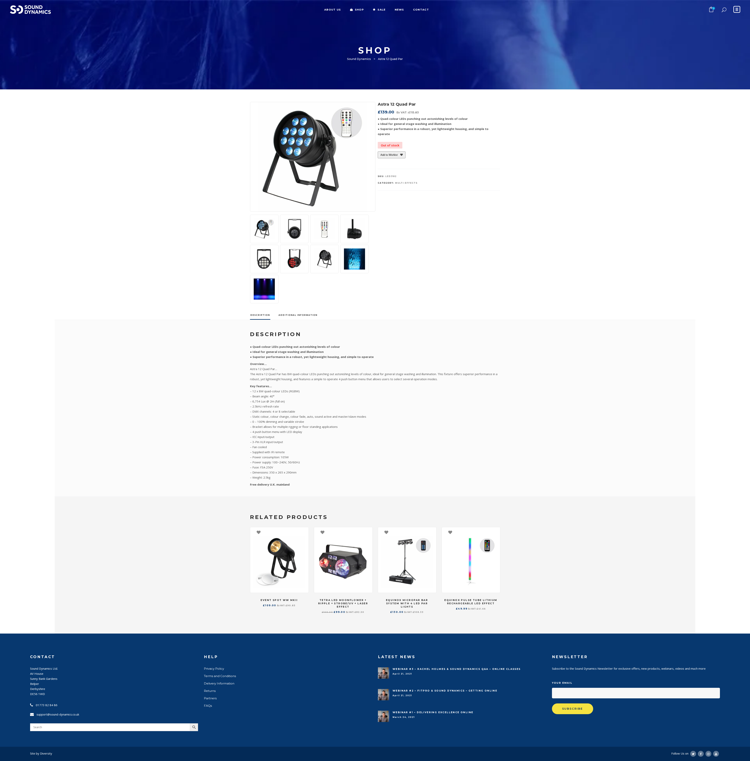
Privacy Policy (214, 668)
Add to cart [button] (304, 532)
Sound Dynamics (359, 59)
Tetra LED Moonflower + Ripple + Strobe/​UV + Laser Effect (343, 603)
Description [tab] (260, 315)
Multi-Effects (406, 183)
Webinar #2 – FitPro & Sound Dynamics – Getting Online (445, 690)
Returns (210, 691)
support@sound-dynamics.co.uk (58, 714)
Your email (562, 682)
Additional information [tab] (298, 315)
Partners (210, 698)
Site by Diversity (41, 753)
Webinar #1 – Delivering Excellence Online (433, 712)
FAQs (208, 706)
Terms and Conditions (220, 676)
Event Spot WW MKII (279, 600)
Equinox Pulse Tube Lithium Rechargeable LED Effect (470, 602)
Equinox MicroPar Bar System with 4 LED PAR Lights (407, 603)
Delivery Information (219, 683)
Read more (367, 532)
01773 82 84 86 (46, 705)
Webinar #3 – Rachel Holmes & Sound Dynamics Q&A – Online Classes (457, 669)
